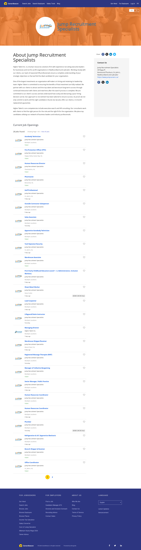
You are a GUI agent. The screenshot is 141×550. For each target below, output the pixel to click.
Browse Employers (25, 512)
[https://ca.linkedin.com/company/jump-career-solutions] (107, 83)
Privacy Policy (77, 516)
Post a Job (49, 501)
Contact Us (76, 509)
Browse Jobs (23, 509)
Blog (73, 505)
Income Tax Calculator (26, 520)
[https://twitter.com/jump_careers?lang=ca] (103, 83)
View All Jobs (45, 132)
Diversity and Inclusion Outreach (56, 509)
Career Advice (24, 534)
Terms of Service (78, 512)
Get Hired (22, 501)
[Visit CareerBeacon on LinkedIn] (121, 545)
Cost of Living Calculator (27, 527)
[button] (51, 3)
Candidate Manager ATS (54, 505)
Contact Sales (50, 516)
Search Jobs (23, 505)
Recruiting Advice (51, 512)
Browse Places (24, 516)
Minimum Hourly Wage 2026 (28, 531)
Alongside (73, 545)
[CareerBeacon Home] (10, 3)
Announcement (103, 512)
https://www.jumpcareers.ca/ (107, 77)
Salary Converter (24, 523)
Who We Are (76, 501)
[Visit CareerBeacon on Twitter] (115, 545)
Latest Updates (103, 509)
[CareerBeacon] (26, 546)
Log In (133, 4)
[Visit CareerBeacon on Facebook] (109, 545)
